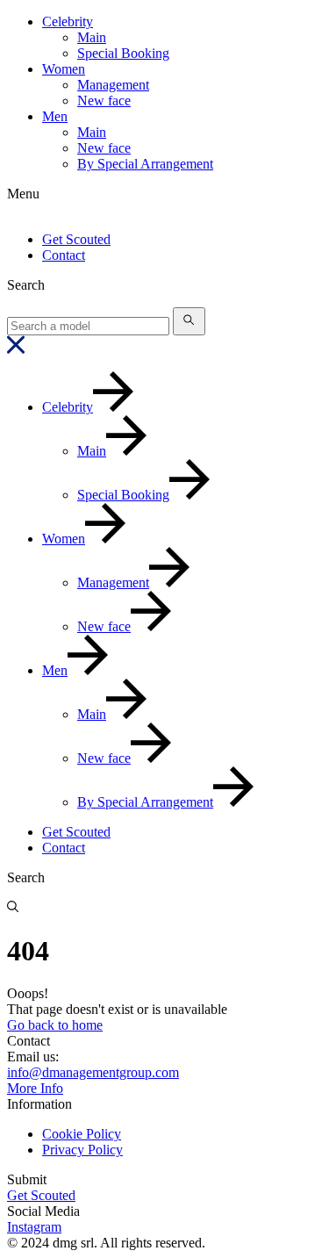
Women (63, 68)
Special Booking (123, 53)
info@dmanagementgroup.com (93, 1072)
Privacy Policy (82, 1149)
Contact (63, 255)
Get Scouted (76, 239)
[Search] (189, 321)
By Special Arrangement (145, 163)
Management (113, 84)
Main (91, 37)
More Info (35, 1088)
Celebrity (67, 21)
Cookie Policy (81, 1133)
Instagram (34, 1226)
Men (55, 116)
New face (104, 100)
